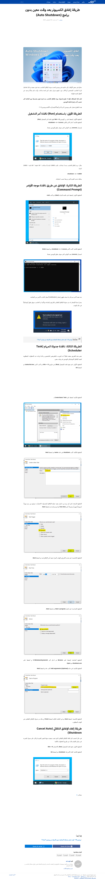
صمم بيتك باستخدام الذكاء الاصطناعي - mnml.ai (85, 878)
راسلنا (69, 876)
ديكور (83, 2)
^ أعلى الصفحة (12, 874)
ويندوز (60, 20)
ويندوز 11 (71, 855)
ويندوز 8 (59, 855)
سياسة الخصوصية (76, 876)
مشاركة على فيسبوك (65, 846)
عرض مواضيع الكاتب (68, 868)
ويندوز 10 (78, 855)
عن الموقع (83, 876)
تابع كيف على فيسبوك (37, 846)
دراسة (54, 2)
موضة (69, 2)
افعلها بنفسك (61, 2)
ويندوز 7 (65, 855)
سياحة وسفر (76, 2)
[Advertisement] (52, 34)
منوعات (48, 2)
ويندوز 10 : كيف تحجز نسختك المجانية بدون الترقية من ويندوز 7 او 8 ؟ (54, 339)
